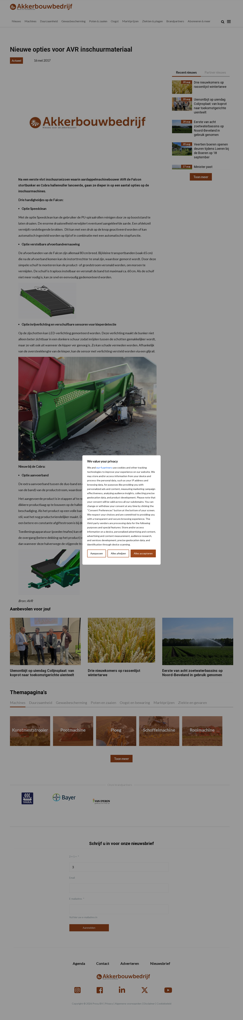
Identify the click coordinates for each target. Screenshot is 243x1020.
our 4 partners (104, 467)
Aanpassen (96, 553)
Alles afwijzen (118, 553)
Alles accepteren (143, 553)
